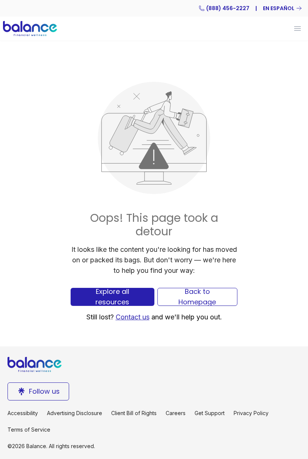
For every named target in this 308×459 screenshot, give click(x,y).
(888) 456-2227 (227, 8)
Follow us (44, 391)
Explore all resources (112, 297)
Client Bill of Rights (134, 413)
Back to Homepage (197, 297)
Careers (176, 413)
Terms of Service (29, 429)
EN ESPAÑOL (278, 8)
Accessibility (23, 413)
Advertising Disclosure (74, 413)
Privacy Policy (251, 413)
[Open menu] (297, 29)
